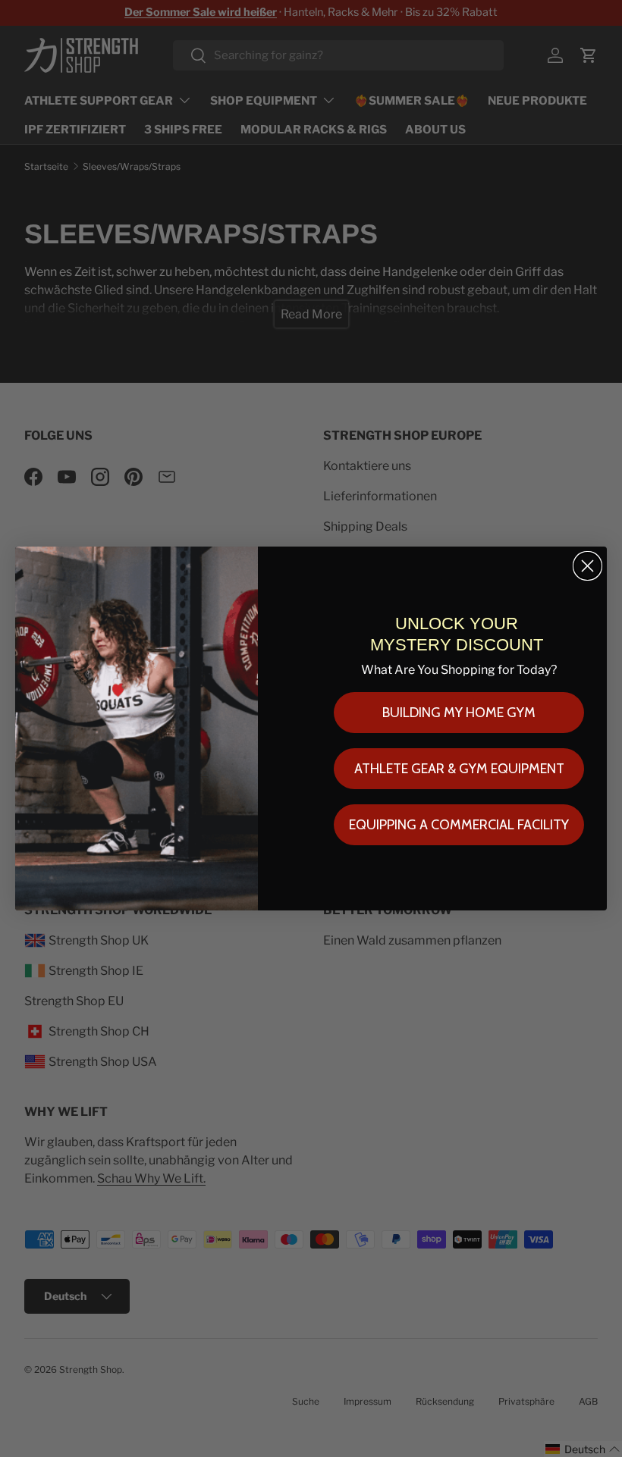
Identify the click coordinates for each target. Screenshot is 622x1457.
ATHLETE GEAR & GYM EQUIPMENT (459, 768)
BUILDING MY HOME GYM (459, 712)
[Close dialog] (587, 566)
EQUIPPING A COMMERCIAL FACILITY (459, 824)
